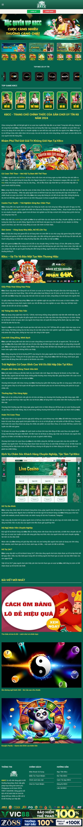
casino (15, 209)
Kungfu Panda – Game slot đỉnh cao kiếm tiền (20, 746)
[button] (3, 4)
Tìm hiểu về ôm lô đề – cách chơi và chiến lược (20, 634)
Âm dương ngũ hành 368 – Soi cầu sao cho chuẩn (21, 690)
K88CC (4, 780)
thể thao (22, 178)
